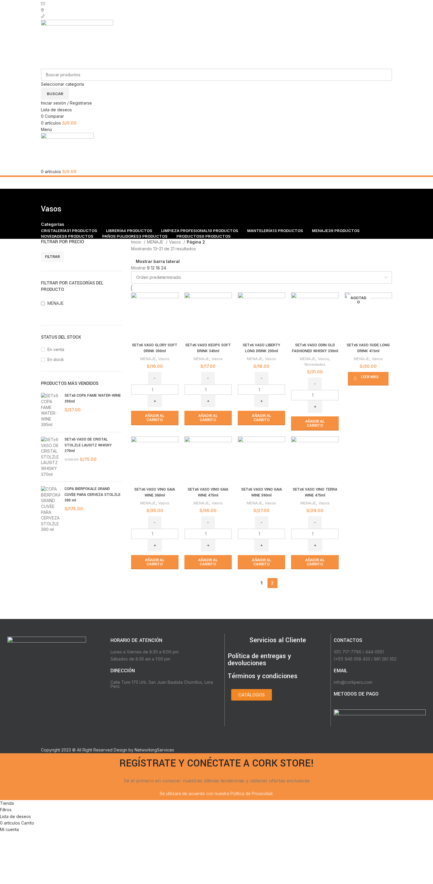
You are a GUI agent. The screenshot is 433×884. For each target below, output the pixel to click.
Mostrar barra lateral (158, 261)
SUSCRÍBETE (61, 3)
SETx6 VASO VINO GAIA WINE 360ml (154, 492)
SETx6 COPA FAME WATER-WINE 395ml (93, 398)
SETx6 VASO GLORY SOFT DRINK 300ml (154, 348)
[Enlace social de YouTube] (56, 709)
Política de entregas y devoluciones (259, 659)
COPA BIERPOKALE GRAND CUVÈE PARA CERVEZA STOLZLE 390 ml (92, 494)
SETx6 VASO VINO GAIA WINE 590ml (261, 492)
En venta (55, 349)
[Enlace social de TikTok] (73, 709)
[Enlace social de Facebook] (38, 709)
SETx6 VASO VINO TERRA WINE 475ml (315, 492)
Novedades (315, 364)
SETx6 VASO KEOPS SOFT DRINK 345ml (208, 348)
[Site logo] (77, 43)
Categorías (52, 224)
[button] (155, 418)
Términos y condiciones (263, 676)
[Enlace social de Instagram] (47, 709)
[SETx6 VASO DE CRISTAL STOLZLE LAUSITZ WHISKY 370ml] (50, 457)
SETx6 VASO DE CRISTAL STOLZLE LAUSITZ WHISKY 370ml (88, 445)
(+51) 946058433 (64, 16)
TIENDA (54, 9)
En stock (55, 359)
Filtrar (52, 256)
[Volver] (48, 196)
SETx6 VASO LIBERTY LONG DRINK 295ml (261, 348)
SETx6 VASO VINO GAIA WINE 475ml (208, 492)
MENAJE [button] (55, 303)
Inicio (136, 241)
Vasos (175, 241)
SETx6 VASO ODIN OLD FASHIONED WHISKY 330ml (315, 348)
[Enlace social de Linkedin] (64, 709)
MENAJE (155, 241)
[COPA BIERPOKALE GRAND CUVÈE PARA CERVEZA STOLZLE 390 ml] (50, 509)
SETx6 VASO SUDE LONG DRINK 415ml (368, 348)
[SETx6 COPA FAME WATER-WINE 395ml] (50, 410)
